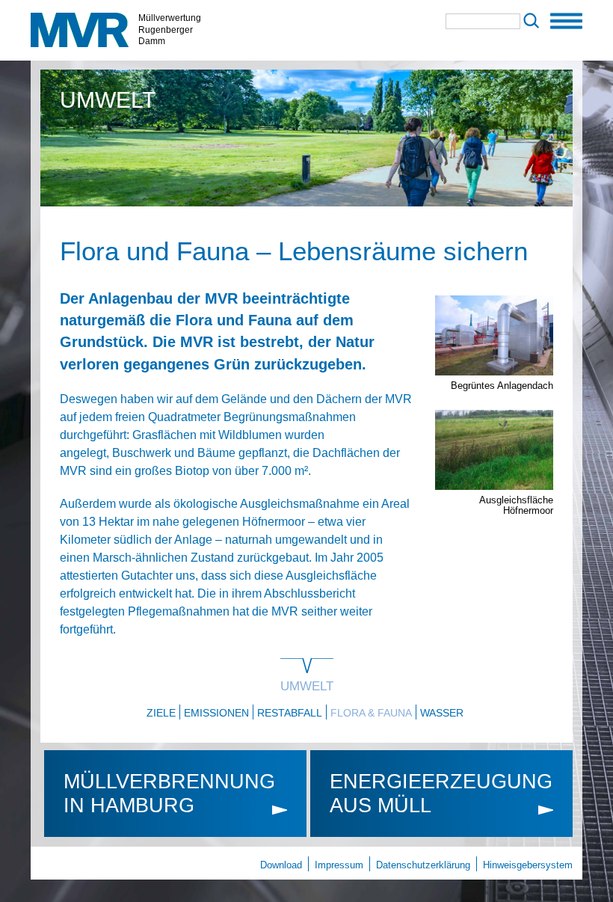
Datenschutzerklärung (423, 865)
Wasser (441, 713)
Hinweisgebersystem (528, 865)
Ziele (161, 713)
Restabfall (289, 713)
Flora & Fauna (371, 713)
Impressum (339, 865)
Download (281, 865)
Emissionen (216, 713)
